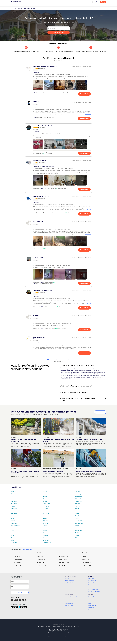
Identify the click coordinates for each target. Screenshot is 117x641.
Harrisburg (78, 494)
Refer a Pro (91, 585)
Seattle (77, 533)
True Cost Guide (92, 580)
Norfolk (77, 525)
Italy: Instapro (58, 626)
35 (68, 359)
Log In (95, 2)
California (55, 630)
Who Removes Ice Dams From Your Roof (88, 471)
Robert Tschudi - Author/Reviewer (52, 468)
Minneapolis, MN (41, 559)
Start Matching (59, 32)
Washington (14, 523)
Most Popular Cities (16, 549)
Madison (77, 535)
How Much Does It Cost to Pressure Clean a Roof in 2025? (25, 472)
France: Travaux (41, 626)
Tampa (12, 535)
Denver (13, 518)
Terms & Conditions (67, 632)
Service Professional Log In (71, 596)
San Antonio (78, 520)
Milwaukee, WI (18, 559)
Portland (77, 491)
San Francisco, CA (42, 566)
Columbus (45, 540)
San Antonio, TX (86, 562)
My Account (91, 578)
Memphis (77, 503)
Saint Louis (46, 513)
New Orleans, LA (64, 559)
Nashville (77, 506)
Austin (77, 508)
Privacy (50, 630)
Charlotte (45, 525)
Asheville (45, 523)
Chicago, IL (62, 553)
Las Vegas (45, 516)
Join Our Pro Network (70, 599)
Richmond (78, 528)
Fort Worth (78, 516)
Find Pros (67, 578)
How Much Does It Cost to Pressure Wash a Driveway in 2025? (24, 440)
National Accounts (69, 605)
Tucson (12, 496)
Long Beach (14, 501)
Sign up (20, 592)
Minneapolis (46, 506)
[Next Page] (73, 359)
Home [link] (12, 8)
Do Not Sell (59, 630)
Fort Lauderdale (15, 525)
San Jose (13, 516)
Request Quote (84, 94)
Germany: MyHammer (50, 626)
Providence (78, 501)
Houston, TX (40, 556)
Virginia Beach (79, 530)
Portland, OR (40, 562)
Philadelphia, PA (18, 562)
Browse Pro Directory (70, 580)
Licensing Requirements (94, 591)
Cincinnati (45, 535)
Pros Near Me (91, 587)
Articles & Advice (37, 5)
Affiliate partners (92, 612)
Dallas (76, 511)
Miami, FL (84, 556)
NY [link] (15, 8)
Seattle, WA (62, 566)
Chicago (13, 540)
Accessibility (65, 630)
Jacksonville (14, 528)
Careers (90, 601)
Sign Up (103, 2)
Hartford (13, 520)
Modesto (13, 506)
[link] (58, 68)
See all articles (100, 412)
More (31, 5)
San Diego (13, 511)
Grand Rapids (46, 503)
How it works (91, 596)
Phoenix (13, 494)
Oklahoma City (47, 542)
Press (89, 603)
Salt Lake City (79, 523)
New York (45, 520)
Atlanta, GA (17, 553)
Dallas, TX (84, 553)
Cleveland (45, 537)
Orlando (13, 533)
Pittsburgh (78, 499)
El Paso (77, 513)
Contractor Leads (69, 603)
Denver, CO (17, 556)
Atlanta (13, 537)
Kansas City (46, 511)
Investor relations (92, 605)
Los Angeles (14, 503)
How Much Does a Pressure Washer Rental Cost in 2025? (58, 440)
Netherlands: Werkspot (67, 626)
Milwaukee (78, 537)
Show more (88, 114)
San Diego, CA (18, 566)
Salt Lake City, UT (64, 562)
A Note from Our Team (93, 589)
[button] (38, 85)
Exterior (18, 5)
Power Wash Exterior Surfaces (53, 471)
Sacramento (14, 508)
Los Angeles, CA (63, 556)
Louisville (45, 491)
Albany (45, 518)
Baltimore (45, 496)
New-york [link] (20, 8)
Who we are (91, 599)
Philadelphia (78, 496)
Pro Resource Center (70, 601)
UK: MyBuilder (76, 626)
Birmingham (14, 491)
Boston (45, 499)
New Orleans (46, 494)
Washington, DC (86, 566)
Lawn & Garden (24, 5)
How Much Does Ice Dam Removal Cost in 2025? (91, 439)
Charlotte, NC (40, 553)
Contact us (91, 607)
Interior (12, 5)
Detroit (45, 501)
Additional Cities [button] (14, 570)
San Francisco (14, 513)
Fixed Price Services (69, 582)
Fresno (12, 499)
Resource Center (92, 582)
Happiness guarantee (93, 609)
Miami (12, 530)
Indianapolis (14, 542)
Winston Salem (47, 533)
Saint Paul (45, 508)
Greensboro (46, 528)
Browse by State (27, 549)
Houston (77, 518)
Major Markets (16, 487)
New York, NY (85, 559)
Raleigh (45, 530)
